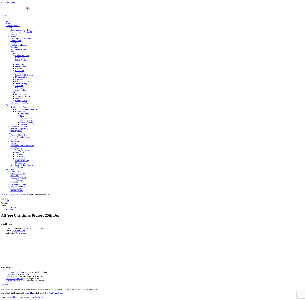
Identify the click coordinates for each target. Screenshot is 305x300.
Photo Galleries (16, 148)
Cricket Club (20, 69)
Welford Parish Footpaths (20, 137)
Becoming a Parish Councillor (21, 39)
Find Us (13, 139)
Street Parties (20, 163)
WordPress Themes (56, 293)
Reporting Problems (17, 174)
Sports (12, 62)
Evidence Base (20, 111)
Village (8, 133)
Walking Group (21, 101)
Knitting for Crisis (22, 81)
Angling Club (20, 90)
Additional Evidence (28, 124)
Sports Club (19, 64)
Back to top (5, 285)
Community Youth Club (15, 272)
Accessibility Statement (19, 49)
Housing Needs (16, 131)
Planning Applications (18, 126)
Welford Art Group (13, 281)
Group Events (20, 233)
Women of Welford (22, 96)
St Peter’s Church (21, 60)
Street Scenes (20, 152)
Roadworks (14, 176)
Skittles (18, 99)
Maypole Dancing (22, 161)
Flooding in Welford (18, 178)
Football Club (20, 66)
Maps (22, 116)
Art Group (19, 79)
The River (19, 156)
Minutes (13, 34)
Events (8, 24)
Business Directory (13, 26)
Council (9, 28)
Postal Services (16, 189)
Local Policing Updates (19, 184)
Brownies (9, 274)
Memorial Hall (15, 141)
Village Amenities (22, 150)
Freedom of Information (19, 45)
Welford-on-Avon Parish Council (13, 195)
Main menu (5, 15)
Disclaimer (14, 47)
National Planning (27, 122)
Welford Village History (19, 135)
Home (8, 19)
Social (12, 92)
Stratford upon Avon (27, 120)
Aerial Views (20, 159)
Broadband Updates (17, 186)
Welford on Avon (26, 118)
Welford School (21, 58)
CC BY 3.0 (38, 297)
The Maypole (20, 154)
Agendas (13, 36)
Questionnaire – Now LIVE (21, 30)
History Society (21, 77)
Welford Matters (16, 167)
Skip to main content (8, 2)
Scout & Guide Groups (24, 75)
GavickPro (30, 293)
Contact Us (14, 171)
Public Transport (16, 180)
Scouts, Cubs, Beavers (14, 279)
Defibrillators (15, 182)
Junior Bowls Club (13, 276)
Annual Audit (15, 41)
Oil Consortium (21, 88)
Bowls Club (19, 71)
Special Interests (16, 73)
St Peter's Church (18, 231)
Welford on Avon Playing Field (22, 32)
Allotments (19, 86)
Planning (9, 105)
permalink (9, 210)
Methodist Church (22, 56)
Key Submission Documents (26, 109)
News (8, 21)
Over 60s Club (20, 94)
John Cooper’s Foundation (20, 103)
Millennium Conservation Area (22, 146)
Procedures (14, 43)
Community (10, 51)
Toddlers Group (21, 84)
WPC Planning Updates (19, 129)
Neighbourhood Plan (18, 107)
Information (10, 169)
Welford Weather (16, 191)
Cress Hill (14, 144)
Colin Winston (11, 207)
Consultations (25, 114)
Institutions (14, 54)
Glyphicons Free (16, 297)
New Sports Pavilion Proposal (21, 165)
